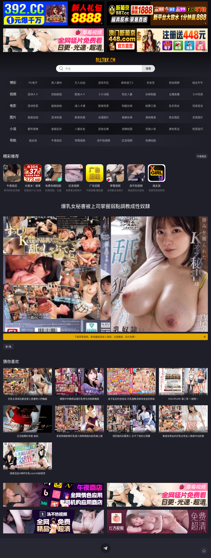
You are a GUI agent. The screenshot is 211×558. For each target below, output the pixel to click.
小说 (13, 129)
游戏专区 (103, 83)
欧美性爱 (103, 106)
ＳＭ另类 (197, 94)
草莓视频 (80, 140)
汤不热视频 (103, 140)
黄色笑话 (174, 129)
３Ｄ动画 (103, 94)
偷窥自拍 (33, 117)
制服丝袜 (127, 106)
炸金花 (151, 83)
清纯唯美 (150, 117)
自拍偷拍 (56, 94)
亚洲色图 (56, 117)
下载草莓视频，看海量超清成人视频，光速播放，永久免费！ (105, 336)
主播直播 (174, 94)
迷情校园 (127, 129)
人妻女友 (80, 129)
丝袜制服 (150, 94)
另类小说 (150, 129)
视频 (13, 94)
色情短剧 (150, 140)
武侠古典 (103, 129)
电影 (13, 106)
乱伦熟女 (174, 106)
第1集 (8, 346)
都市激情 (33, 129)
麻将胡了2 (127, 83)
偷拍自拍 (56, 106)
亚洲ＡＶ (33, 94)
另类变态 (197, 106)
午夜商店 (56, 140)
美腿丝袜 (127, 117)
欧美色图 (80, 117)
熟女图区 (174, 117)
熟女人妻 (127, 94)
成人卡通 (80, 106)
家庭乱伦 (56, 129)
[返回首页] (204, 551)
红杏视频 (127, 140)
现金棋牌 (174, 83)
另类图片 (197, 117)
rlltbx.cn (105, 60)
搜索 (148, 68)
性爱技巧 (197, 129)
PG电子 (33, 83)
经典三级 (150, 106)
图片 (13, 117)
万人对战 (80, 83)
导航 (13, 140)
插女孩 (33, 140)
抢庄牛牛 (197, 83)
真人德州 (56, 83)
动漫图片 (103, 117)
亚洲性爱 (33, 106)
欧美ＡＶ (80, 94)
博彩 (13, 82)
